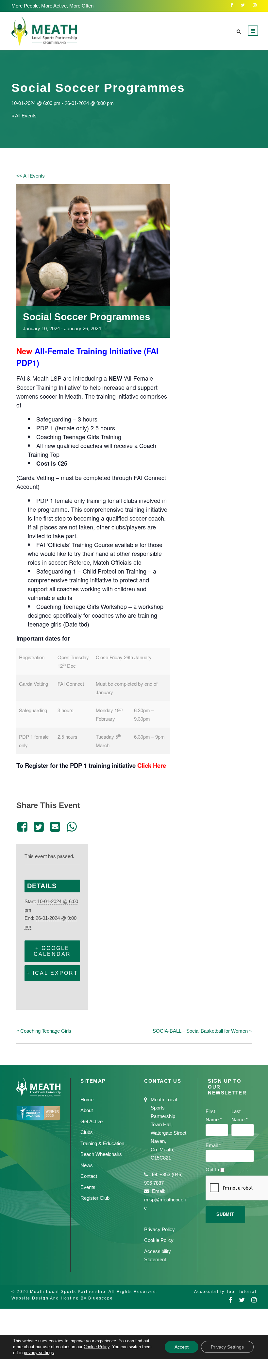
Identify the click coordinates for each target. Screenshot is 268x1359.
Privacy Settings (227, 1347)
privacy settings (39, 1352)
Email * (213, 1145)
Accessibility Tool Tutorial (225, 1291)
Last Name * (239, 1116)
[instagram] (255, 5)
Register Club (94, 1198)
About (86, 1110)
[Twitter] (38, 827)
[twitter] (243, 5)
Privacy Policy (159, 1229)
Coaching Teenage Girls (43, 1031)
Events (87, 1187)
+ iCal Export (52, 973)
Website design (30, 1298)
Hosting (70, 1298)
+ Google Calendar (52, 951)
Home (86, 1099)
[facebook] (231, 5)
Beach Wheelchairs (101, 1154)
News (86, 1165)
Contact (88, 1176)
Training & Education (102, 1143)
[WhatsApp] (71, 827)
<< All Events (30, 176)
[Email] (55, 827)
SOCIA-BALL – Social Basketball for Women (202, 1031)
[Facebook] (23, 827)
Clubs (86, 1132)
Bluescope (100, 1298)
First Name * (214, 1116)
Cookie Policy (159, 1240)
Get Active (91, 1121)
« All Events (24, 115)
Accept (182, 1347)
